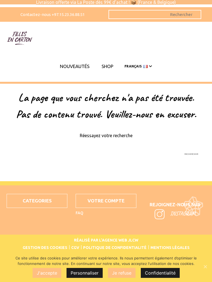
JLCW (133, 240)
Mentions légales (170, 247)
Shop (107, 66)
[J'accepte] (205, 266)
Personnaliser (85, 273)
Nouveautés (74, 66)
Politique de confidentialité (115, 247)
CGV (75, 247)
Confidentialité (160, 273)
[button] (37, 201)
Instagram (182, 213)
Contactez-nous (36, 14)
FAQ (79, 213)
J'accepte (47, 273)
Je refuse (121, 273)
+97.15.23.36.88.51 (68, 14)
